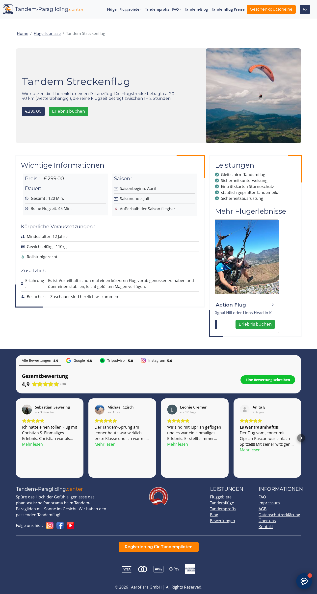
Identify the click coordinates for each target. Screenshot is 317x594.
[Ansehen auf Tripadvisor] (245, 409)
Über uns (267, 520)
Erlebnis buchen (68, 111)
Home (22, 33)
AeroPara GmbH (146, 587)
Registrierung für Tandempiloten (158, 546)
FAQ (262, 497)
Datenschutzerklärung (279, 514)
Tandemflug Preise (228, 9)
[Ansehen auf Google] (27, 409)
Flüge (112, 9)
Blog (214, 514)
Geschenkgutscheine (271, 9)
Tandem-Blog (196, 9)
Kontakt (266, 526)
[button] (16, 438)
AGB (262, 509)
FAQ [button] (175, 9)
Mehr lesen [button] (32, 444)
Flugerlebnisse (47, 33)
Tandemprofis (157, 9)
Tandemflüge (222, 503)
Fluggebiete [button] (129, 9)
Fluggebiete (221, 497)
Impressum (269, 503)
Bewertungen (222, 520)
